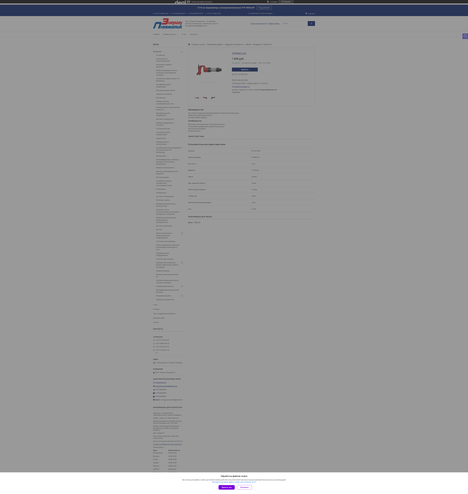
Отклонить (244, 487)
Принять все (227, 487)
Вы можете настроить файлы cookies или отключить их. (233, 482)
